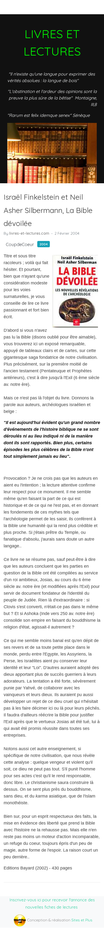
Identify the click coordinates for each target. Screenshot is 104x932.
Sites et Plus (81, 920)
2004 (43, 244)
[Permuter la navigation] (12, 7)
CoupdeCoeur (20, 244)
